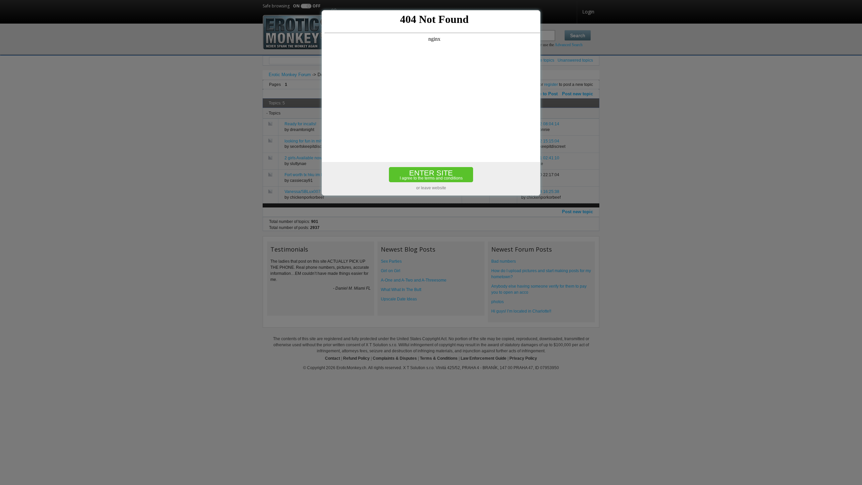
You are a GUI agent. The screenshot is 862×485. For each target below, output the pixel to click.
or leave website (431, 188)
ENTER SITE (431, 175)
